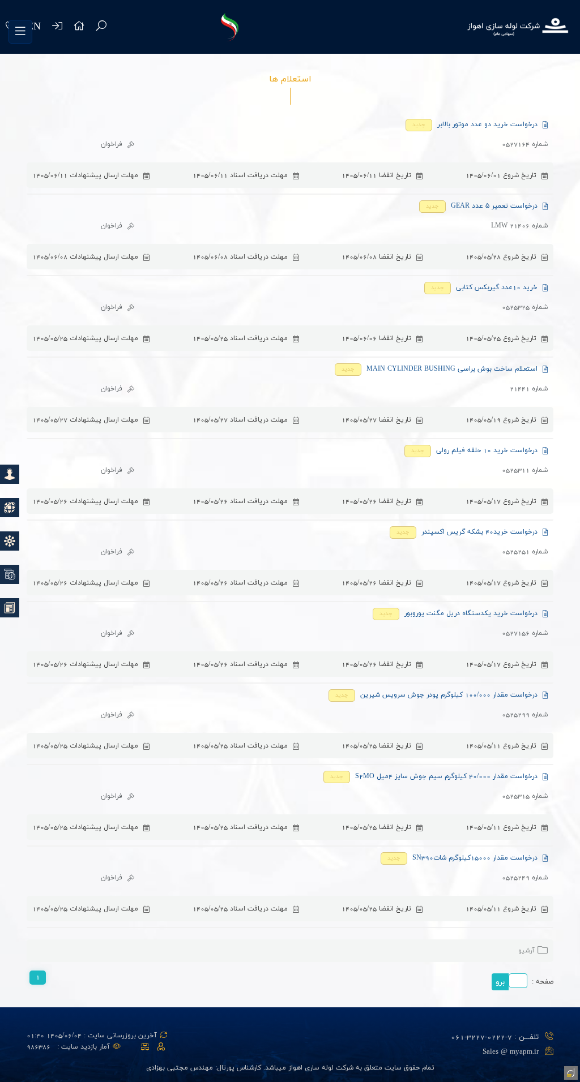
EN (34, 27)
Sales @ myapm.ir (511, 1052)
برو (500, 982)
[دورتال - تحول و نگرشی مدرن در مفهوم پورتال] (569, 1071)
